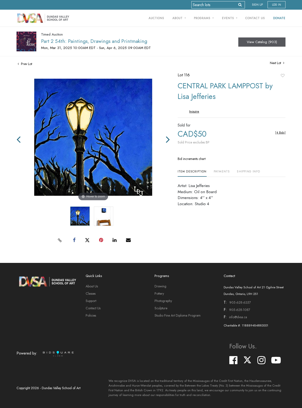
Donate (279, 18)
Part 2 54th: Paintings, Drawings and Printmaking (94, 41)
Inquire (194, 111)
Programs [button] (203, 18)
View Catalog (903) (262, 42)
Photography (163, 300)
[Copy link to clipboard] (60, 240)
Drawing (160, 286)
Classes (91, 293)
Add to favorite (282, 75)
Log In (276, 5)
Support (91, 300)
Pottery (159, 293)
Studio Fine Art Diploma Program (178, 315)
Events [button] (228, 18)
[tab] (192, 173)
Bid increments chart (192, 158)
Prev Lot (26, 63)
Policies (91, 315)
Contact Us (255, 18)
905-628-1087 (239, 309)
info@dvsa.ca (238, 317)
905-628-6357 (240, 302)
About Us (92, 286)
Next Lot (276, 63)
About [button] (178, 18)
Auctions (156, 18)
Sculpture (161, 308)
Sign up (257, 5)
